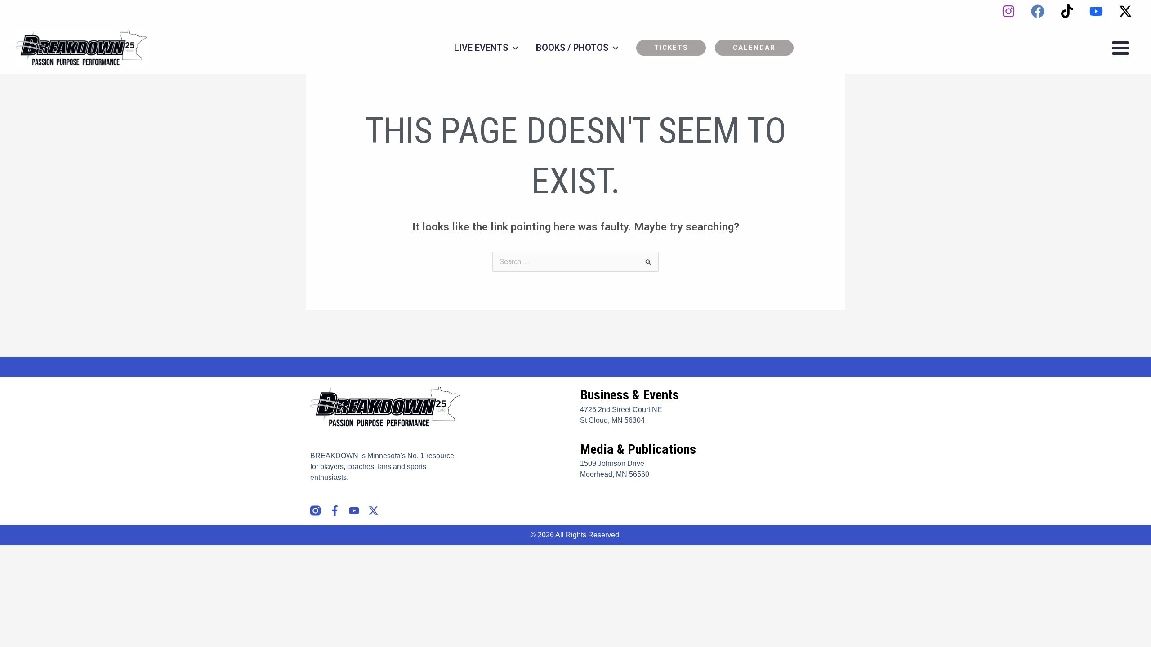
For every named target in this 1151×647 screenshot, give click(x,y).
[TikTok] (1067, 11)
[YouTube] (1096, 11)
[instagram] (1008, 11)
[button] (671, 48)
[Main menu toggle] (1120, 48)
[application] (513, 47)
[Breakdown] (82, 47)
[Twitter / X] (1125, 11)
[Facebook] (1038, 11)
